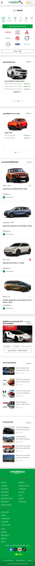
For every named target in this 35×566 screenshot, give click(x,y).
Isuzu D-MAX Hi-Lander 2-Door (15, 81)
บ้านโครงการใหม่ (5, 512)
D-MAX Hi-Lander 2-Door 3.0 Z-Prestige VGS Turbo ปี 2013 (14, 89)
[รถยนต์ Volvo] (27, 38)
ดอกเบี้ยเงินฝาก (22, 489)
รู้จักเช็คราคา (4, 538)
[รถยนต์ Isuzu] (8, 32)
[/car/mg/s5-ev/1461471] (17, 249)
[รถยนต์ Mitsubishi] (27, 32)
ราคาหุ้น (20, 495)
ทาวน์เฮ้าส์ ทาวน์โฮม (6, 525)
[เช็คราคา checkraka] (14, 2)
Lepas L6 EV (8, 133)
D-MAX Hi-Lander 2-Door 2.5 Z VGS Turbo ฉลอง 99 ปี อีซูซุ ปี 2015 (14, 83)
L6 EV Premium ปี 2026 (10, 135)
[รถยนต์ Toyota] (17, 32)
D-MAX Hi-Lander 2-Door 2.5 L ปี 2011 (13, 86)
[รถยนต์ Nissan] (8, 44)
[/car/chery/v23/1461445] (17, 175)
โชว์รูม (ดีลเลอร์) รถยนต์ (7, 498)
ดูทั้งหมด (16, 51)
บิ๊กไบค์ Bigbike (5, 492)
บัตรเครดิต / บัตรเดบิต (24, 486)
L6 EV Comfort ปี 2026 (10, 138)
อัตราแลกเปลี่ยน (22, 502)
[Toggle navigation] (2, 2)
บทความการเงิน (5, 495)
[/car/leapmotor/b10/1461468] (17, 212)
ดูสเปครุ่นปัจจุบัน (28, 346)
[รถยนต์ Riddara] (8, 38)
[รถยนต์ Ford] (17, 44)
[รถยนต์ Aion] (27, 44)
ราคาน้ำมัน (21, 498)
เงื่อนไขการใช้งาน (5, 535)
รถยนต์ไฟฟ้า (4, 486)
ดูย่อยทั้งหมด (16, 92)
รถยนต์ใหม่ (3, 482)
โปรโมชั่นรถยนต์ (5, 502)
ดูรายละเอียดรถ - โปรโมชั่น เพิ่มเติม (17, 351)
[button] (30, 2)
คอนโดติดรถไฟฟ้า (5, 518)
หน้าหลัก (3, 529)
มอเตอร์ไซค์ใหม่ (4, 489)
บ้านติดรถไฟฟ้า (4, 522)
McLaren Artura (8, 339)
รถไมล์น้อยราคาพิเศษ (6, 505)
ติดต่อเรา (3, 542)
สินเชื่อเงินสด (22, 482)
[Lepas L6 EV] (17, 124)
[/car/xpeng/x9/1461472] (17, 286)
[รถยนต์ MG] (17, 38)
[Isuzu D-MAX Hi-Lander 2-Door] (17, 73)
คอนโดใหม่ (3, 515)
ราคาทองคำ (21, 492)
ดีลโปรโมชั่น (4, 532)
